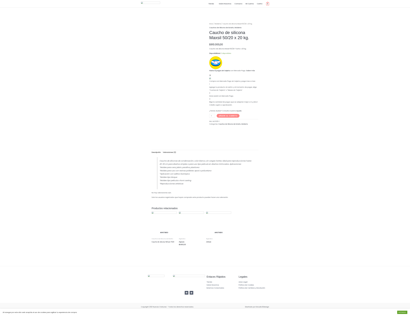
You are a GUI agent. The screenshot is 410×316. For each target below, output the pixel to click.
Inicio (211, 24)
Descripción (156, 152)
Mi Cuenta (250, 4)
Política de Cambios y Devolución (252, 288)
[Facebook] (186, 293)
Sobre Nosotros (225, 4)
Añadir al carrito (228, 116)
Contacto (238, 4)
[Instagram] (191, 293)
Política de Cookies (246, 285)
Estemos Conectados (215, 288)
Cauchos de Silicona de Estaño (221, 27)
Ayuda (238, 111)
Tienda (211, 4)
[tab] (156, 152)
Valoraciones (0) (169, 152)
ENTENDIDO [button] (402, 312)
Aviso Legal (243, 282)
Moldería (218, 24)
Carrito (259, 4)
